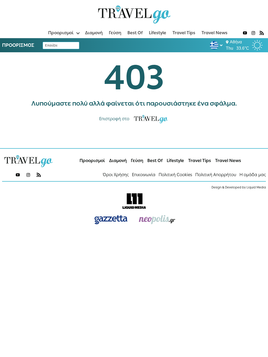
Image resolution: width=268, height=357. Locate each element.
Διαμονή (94, 32)
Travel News (214, 32)
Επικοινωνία (143, 174)
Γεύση (115, 32)
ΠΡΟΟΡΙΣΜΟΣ (18, 45)
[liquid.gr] (134, 201)
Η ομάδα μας (252, 174)
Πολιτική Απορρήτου (215, 174)
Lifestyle (157, 32)
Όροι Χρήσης (116, 174)
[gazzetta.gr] (111, 219)
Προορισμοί (61, 32)
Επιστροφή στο (114, 118)
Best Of (135, 32)
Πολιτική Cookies (175, 174)
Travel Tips (183, 32)
